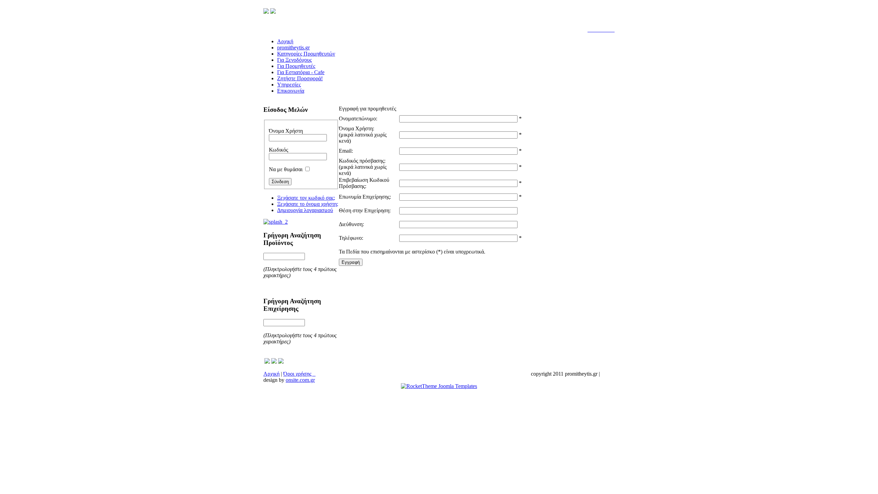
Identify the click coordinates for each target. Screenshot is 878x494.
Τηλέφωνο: (351, 238)
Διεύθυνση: (351, 224)
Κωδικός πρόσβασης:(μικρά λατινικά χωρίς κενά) (363, 167)
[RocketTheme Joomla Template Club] (439, 386)
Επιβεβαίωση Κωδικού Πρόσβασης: (364, 183)
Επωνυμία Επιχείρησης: (365, 197)
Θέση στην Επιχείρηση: (365, 210)
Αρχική (271, 374)
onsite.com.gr (300, 380)
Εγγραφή (351, 262)
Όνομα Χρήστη (286, 131)
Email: (346, 151)
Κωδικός (278, 150)
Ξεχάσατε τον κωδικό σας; (306, 198)
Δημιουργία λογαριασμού (305, 210)
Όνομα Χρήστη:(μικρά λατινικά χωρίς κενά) (363, 135)
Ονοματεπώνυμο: (358, 118)
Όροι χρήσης (299, 374)
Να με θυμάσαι (285, 169)
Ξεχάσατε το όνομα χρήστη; (307, 204)
